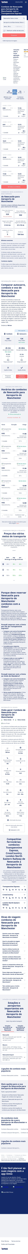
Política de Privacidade (7, 1244)
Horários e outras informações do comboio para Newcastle (12, 1104)
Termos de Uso (15, 1241)
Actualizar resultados (12, 417)
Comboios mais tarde (19, 515)
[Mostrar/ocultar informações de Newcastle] (24, 1037)
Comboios (9, 1155)
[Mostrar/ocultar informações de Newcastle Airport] (24, 1057)
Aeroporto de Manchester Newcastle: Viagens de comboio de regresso (13, 1096)
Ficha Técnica (5, 1241)
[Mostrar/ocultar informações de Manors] (24, 1047)
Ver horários (7, 236)
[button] (8, 26)
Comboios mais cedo (8, 515)
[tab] (7, 97)
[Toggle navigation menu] (26, 2)
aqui (17, 523)
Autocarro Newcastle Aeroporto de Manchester (12, 1100)
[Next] (24, 92)
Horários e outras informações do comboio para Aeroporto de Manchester (14, 1109)
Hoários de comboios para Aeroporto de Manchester (11, 1158)
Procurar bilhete (7, 216)
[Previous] (3, 558)
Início (2, 1155)
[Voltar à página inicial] (4, 2)
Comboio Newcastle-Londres (9, 1075)
